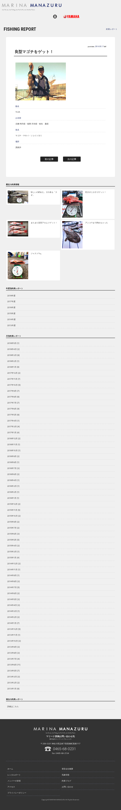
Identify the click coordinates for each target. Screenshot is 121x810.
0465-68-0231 (64, 749)
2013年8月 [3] (13, 653)
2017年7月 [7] (13, 403)
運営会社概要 (67, 769)
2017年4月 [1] (13, 420)
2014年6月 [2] (13, 593)
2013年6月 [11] (13, 665)
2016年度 (11, 307)
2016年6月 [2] (13, 474)
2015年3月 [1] (13, 551)
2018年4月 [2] (13, 349)
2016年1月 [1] (13, 498)
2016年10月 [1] (13, 450)
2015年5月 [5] (13, 540)
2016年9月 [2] (13, 456)
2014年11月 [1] (13, 569)
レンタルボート (14, 775)
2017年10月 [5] (13, 385)
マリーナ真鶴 (57, 7)
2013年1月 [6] (13, 688)
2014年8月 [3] (13, 581)
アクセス (11, 787)
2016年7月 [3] (13, 468)
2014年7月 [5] (13, 587)
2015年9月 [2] (13, 522)
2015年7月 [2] (13, 528)
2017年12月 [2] (13, 373)
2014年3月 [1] (13, 611)
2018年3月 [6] (13, 355)
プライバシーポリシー (16, 793)
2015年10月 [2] (13, 516)
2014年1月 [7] (13, 623)
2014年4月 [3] (13, 605)
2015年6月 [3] (13, 534)
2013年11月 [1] (13, 635)
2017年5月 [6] (13, 415)
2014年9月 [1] (13, 575)
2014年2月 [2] (13, 617)
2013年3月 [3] (13, 676)
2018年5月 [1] (13, 343)
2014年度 (11, 319)
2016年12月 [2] (13, 438)
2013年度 (11, 325)
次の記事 (71, 159)
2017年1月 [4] (13, 432)
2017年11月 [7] (13, 379)
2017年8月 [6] (13, 397)
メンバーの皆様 (14, 781)
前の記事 (49, 159)
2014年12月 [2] (13, 563)
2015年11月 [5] (13, 510)
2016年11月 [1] (13, 444)
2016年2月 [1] (13, 492)
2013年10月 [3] (14, 641)
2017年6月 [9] (13, 409)
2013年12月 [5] (13, 629)
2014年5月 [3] (13, 599)
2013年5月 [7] (13, 670)
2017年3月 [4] (13, 426)
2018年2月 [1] (13, 361)
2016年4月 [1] (13, 480)
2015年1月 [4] (13, 557)
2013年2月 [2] (13, 682)
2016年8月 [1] (13, 462)
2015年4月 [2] (13, 545)
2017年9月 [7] (13, 391)
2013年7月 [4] (13, 659)
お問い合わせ (55, 16)
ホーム (10, 769)
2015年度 (11, 313)
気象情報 (65, 775)
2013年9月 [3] (13, 647)
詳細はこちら (13, 706)
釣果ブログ (66, 781)
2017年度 (11, 301)
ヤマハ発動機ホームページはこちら (69, 16)
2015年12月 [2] (13, 504)
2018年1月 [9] (13, 367)
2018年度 (11, 295)
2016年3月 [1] (13, 486)
